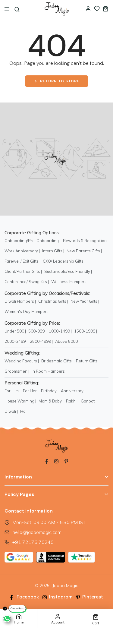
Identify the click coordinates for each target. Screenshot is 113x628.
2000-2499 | (16, 341)
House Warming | (20, 401)
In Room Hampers (48, 371)
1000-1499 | (60, 331)
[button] (8, 9)
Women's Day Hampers (27, 311)
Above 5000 (66, 341)
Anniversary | (73, 390)
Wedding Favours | (22, 360)
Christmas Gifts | (53, 301)
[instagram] (56, 461)
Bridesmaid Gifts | (57, 360)
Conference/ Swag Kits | (27, 281)
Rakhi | (72, 401)
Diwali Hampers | (20, 301)
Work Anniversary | (22, 250)
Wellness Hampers (68, 281)
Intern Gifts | (53, 250)
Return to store (59, 81)
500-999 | (37, 331)
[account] (88, 8)
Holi (23, 411)
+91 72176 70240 (33, 542)
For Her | (31, 390)
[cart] (105, 8)
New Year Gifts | (85, 301)
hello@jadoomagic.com (36, 532)
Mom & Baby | (51, 401)
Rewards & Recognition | (85, 240)
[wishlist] (97, 8)
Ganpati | (89, 401)
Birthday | (49, 390)
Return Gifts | (87, 360)
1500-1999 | (85, 331)
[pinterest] (66, 461)
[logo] (57, 8)
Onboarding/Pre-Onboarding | (33, 240)
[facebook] (46, 461)
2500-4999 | (41, 341)
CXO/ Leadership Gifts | (64, 261)
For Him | (12, 390)
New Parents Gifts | (84, 250)
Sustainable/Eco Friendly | (68, 271)
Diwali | (11, 411)
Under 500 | (15, 331)
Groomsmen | (17, 371)
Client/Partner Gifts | (23, 271)
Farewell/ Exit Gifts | (22, 261)
